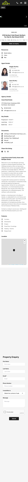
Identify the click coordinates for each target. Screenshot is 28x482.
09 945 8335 (7, 108)
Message (5, 398)
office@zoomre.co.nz (18, 72)
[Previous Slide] (1, 17)
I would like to (7, 390)
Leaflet (9, 264)
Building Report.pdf (9, 136)
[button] (14, 17)
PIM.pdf (6, 140)
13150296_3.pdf (8, 142)
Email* (5, 376)
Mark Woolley (13, 80)
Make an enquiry (14, 43)
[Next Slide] (26, 17)
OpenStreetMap (21, 264)
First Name (6, 361)
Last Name (6, 368)
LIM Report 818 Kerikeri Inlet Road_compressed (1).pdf (15, 134)
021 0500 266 (16, 70)
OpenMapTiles (17, 264)
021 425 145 (15, 84)
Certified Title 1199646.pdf (11, 138)
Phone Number (7, 383)
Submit (14, 418)
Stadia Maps (12, 264)
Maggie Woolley (13, 66)
